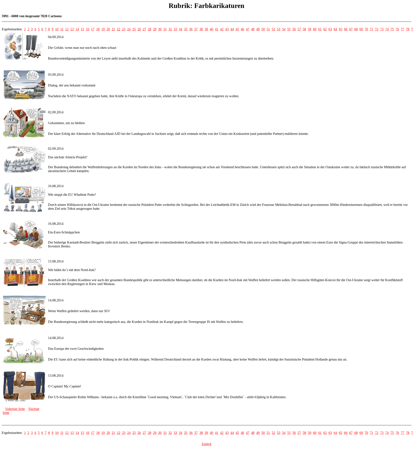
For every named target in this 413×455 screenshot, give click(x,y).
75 (392, 29)
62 (325, 29)
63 (330, 29)
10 (57, 29)
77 (402, 29)
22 (118, 29)
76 (397, 29)
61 (320, 29)
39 (206, 29)
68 (356, 29)
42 (221, 29)
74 (387, 29)
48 (252, 29)
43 (227, 29)
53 (278, 29)
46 (242, 29)
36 (191, 29)
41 (216, 29)
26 (139, 29)
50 (263, 29)
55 (289, 29)
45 (237, 29)
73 (382, 29)
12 (67, 29)
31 (165, 29)
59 (309, 29)
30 (160, 29)
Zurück (206, 444)
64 (335, 29)
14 (77, 29)
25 (134, 29)
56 (294, 29)
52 (273, 29)
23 (123, 29)
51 (268, 29)
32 (170, 29)
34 (180, 29)
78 (407, 29)
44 (232, 29)
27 (144, 29)
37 (196, 29)
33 (175, 29)
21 (113, 29)
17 (92, 29)
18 (98, 29)
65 (340, 29)
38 (201, 29)
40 (211, 29)
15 (82, 29)
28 (149, 29)
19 (103, 29)
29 (154, 29)
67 (351, 29)
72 (376, 29)
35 (185, 29)
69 (361, 29)
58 (304, 29)
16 (87, 29)
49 (258, 29)
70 (366, 29)
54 (283, 29)
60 (314, 29)
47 (247, 29)
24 (129, 29)
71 (371, 29)
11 (61, 29)
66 (345, 29)
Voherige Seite (15, 409)
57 (299, 29)
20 (108, 29)
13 (72, 29)
